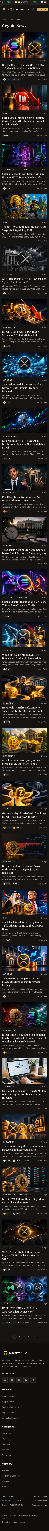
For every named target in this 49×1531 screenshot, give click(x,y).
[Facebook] (26, 1380)
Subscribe (42, 9)
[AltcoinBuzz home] (19, 9)
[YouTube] (12, 1380)
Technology (9, 169)
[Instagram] (33, 1380)
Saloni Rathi (42, 79)
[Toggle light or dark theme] (33, 9)
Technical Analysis (10, 1407)
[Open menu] (4, 9)
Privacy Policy (40, 1500)
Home (4, 20)
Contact (5, 1487)
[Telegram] (19, 1380)
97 (29, 1336)
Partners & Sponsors (11, 1476)
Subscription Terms (38, 1496)
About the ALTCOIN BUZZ (13, 1500)
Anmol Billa (42, 241)
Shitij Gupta (42, 293)
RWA (5, 113)
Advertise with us (39, 1505)
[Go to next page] (34, 1336)
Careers (5, 1481)
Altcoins (7, 61)
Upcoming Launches (11, 1418)
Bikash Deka (42, 136)
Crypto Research (9, 1396)
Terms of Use (8, 1496)
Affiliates (5, 1470)
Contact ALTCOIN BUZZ (12, 1505)
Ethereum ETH (9, 436)
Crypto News (8, 1402)
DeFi (5, 918)
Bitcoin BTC (9, 327)
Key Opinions (8, 1412)
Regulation (8, 493)
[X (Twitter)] (5, 1380)
